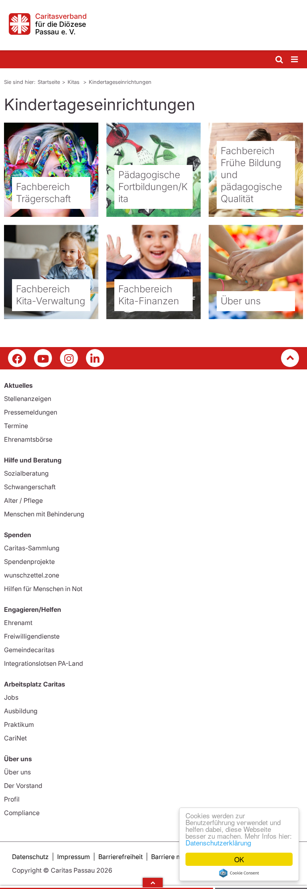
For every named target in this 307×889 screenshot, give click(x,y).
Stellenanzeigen (27, 399)
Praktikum (19, 724)
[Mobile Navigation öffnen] (295, 59)
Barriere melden (174, 857)
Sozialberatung (26, 473)
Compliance (22, 813)
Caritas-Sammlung (32, 548)
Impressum (73, 857)
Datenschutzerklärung (218, 842)
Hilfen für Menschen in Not (43, 589)
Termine (16, 426)
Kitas (74, 82)
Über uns (17, 772)
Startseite (49, 82)
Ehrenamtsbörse (28, 439)
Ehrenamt (18, 623)
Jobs (11, 697)
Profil (12, 799)
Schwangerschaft (30, 487)
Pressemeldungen (30, 412)
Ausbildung (21, 711)
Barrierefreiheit (120, 857)
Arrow (153, 882)
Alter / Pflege (23, 500)
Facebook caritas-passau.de (17, 358)
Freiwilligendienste (32, 636)
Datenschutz (30, 857)
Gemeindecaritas (29, 650)
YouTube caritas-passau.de (43, 358)
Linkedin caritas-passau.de (95, 358)
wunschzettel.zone (31, 575)
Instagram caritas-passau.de (69, 358)
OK (239, 859)
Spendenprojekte (29, 562)
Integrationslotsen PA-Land (43, 663)
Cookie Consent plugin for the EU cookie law (239, 873)
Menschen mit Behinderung (44, 514)
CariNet (15, 738)
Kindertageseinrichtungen (120, 82)
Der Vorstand (23, 786)
